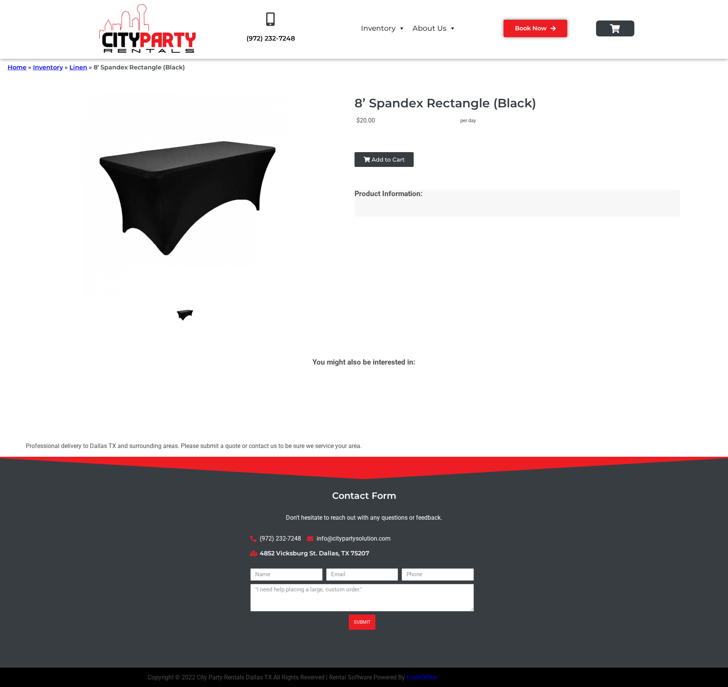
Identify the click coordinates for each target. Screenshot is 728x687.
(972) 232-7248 (270, 38)
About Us (429, 28)
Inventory (378, 28)
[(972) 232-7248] (271, 19)
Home (17, 67)
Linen (78, 67)
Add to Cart (387, 159)
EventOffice (421, 677)
